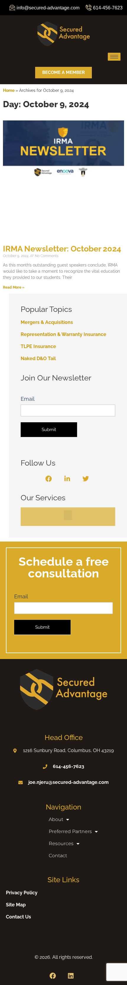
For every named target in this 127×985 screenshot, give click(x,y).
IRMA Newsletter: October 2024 (62, 248)
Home (8, 90)
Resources (61, 843)
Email (28, 399)
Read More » (14, 287)
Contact (58, 855)
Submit (49, 429)
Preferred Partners (70, 831)
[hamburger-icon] (114, 56)
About (56, 819)
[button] (68, 515)
